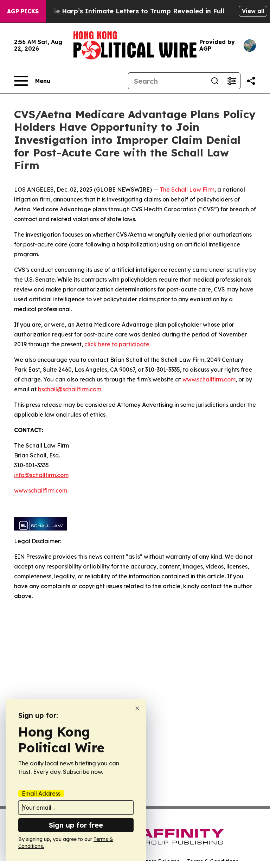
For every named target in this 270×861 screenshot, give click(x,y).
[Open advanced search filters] (231, 81)
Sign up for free (76, 825)
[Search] (214, 81)
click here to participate (116, 344)
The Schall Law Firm (187, 189)
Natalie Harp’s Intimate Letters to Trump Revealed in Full (130, 11)
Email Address (41, 793)
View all (253, 10)
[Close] (137, 708)
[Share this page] (251, 81)
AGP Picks (23, 11)
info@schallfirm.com (41, 474)
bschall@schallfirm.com (69, 389)
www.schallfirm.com (209, 379)
